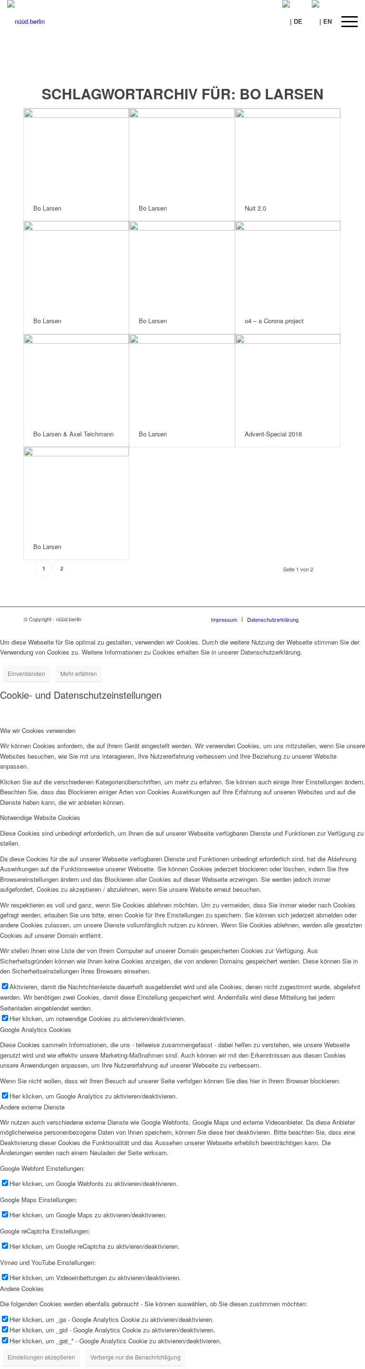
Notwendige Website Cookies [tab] (40, 817)
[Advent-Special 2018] (287, 377)
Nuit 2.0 (255, 207)
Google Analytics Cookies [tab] (35, 1029)
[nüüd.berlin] (26, 21)
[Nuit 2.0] (287, 151)
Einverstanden (26, 673)
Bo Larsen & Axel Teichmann (73, 433)
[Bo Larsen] (76, 151)
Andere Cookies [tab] (22, 1288)
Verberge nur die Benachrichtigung (135, 1357)
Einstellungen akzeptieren (41, 1357)
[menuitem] (345, 21)
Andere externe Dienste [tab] (32, 1106)
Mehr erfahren (78, 673)
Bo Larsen (47, 207)
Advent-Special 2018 (273, 433)
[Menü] (345, 21)
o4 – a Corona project (274, 320)
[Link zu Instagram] (334, 619)
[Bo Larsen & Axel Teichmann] (76, 377)
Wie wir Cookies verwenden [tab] (38, 730)
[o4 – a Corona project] (287, 264)
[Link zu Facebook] (320, 619)
